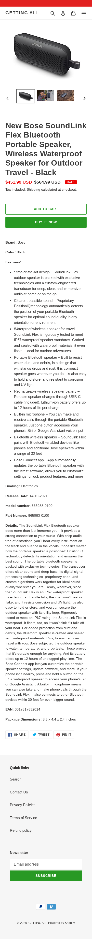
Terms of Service (23, 818)
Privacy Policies (23, 805)
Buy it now (46, 222)
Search (15, 779)
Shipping (33, 189)
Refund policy (21, 830)
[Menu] (84, 13)
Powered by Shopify (61, 923)
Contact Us (19, 792)
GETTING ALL (22, 12)
